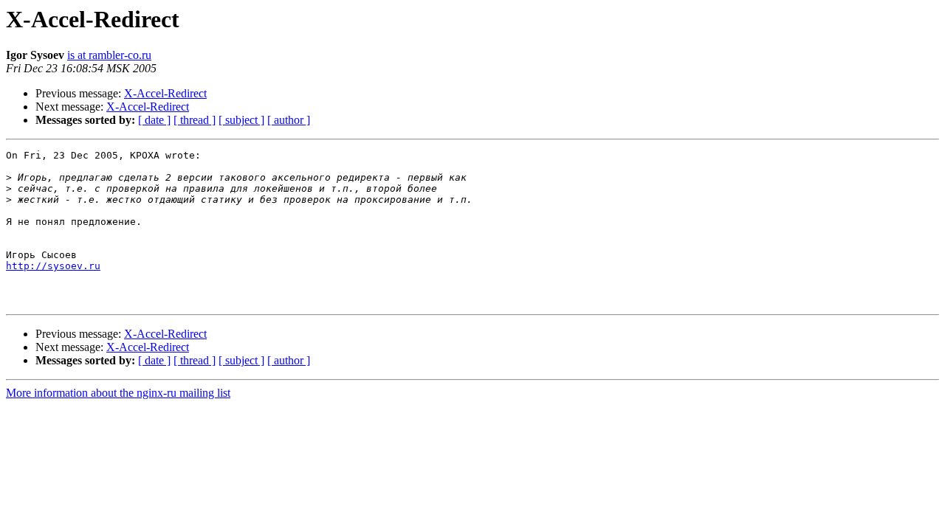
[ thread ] (194, 120)
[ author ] (288, 120)
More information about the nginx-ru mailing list (118, 392)
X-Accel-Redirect (165, 93)
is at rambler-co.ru (109, 55)
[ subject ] (241, 120)
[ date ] (154, 120)
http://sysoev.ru (53, 265)
